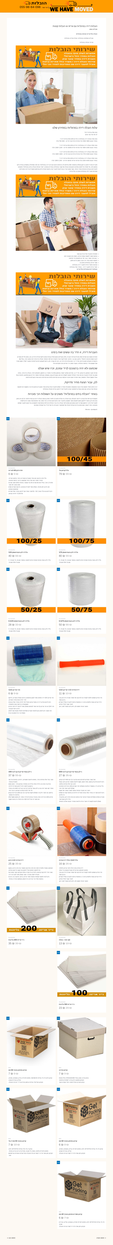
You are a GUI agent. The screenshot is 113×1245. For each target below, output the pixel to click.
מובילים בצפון (93, 29)
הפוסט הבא (11, 1238)
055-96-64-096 (30, 7)
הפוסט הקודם (101, 1238)
